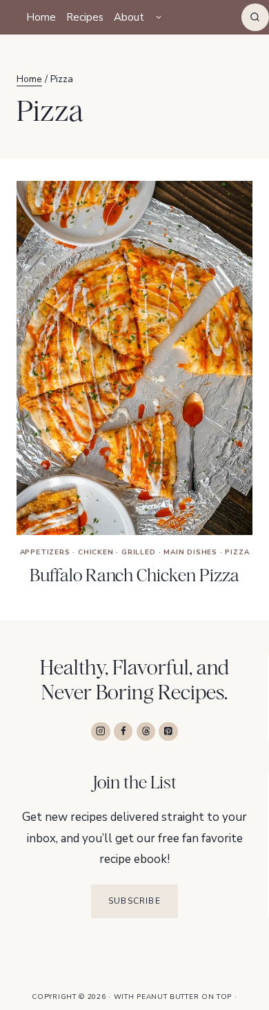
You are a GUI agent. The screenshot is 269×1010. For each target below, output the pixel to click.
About (129, 17)
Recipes (84, 17)
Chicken (96, 552)
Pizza (237, 552)
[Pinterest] (168, 731)
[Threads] (146, 731)
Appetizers (45, 552)
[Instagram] (100, 731)
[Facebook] (123, 731)
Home (41, 17)
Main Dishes (190, 552)
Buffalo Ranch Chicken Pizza (134, 575)
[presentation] (134, 358)
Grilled (138, 552)
